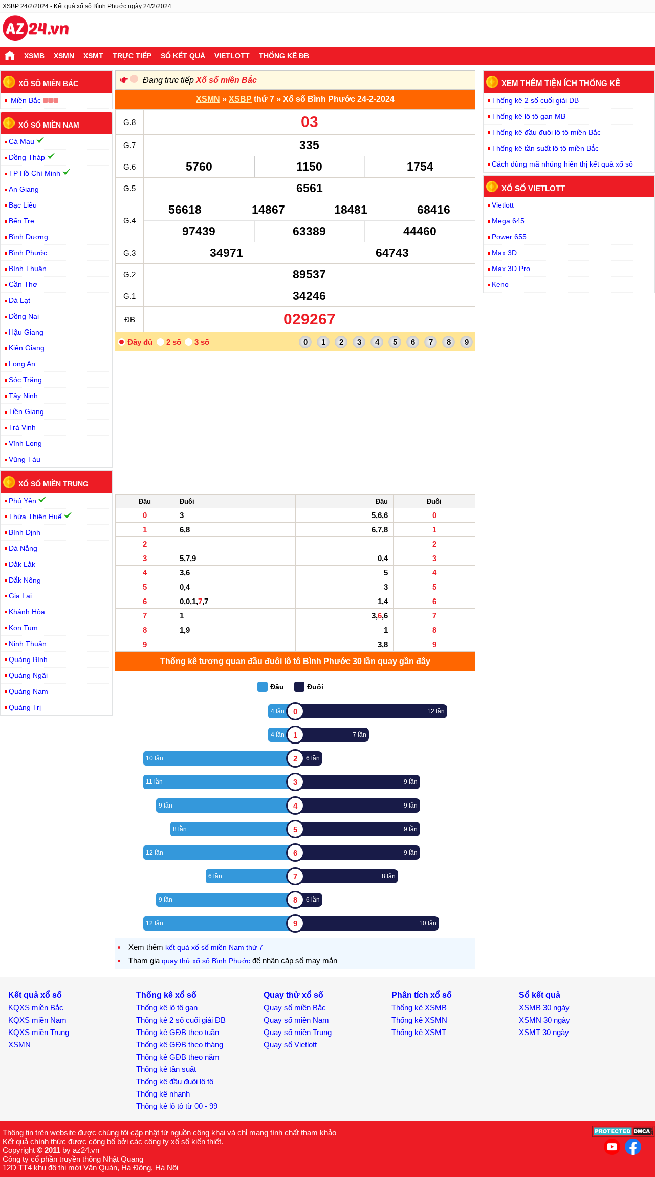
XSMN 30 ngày (544, 1020)
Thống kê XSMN (419, 1020)
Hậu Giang (26, 332)
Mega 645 (508, 221)
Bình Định (24, 532)
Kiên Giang (27, 348)
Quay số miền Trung (298, 1032)
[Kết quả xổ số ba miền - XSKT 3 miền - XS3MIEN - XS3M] (36, 29)
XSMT (93, 56)
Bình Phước (28, 253)
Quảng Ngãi (28, 675)
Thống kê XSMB (419, 1007)
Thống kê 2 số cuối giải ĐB (535, 100)
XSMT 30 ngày (544, 1032)
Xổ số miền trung (53, 484)
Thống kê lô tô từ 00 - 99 (176, 1106)
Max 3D (504, 253)
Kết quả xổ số (35, 994)
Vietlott (232, 56)
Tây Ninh (23, 395)
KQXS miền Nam (37, 1020)
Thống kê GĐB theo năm (178, 1056)
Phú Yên (22, 501)
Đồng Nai (24, 316)
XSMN (64, 56)
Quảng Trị (25, 707)
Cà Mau (21, 141)
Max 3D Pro (511, 268)
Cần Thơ (23, 284)
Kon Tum (23, 628)
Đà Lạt (19, 300)
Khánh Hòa (27, 612)
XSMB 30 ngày (544, 1007)
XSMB (34, 56)
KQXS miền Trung (38, 1032)
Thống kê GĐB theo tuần (177, 1032)
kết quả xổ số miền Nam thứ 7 (214, 947)
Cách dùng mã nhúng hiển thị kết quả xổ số (562, 164)
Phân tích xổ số (421, 994)
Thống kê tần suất (166, 1069)
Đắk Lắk (22, 564)
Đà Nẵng (23, 548)
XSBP (240, 99)
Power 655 (509, 237)
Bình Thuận (28, 268)
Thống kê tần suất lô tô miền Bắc (545, 148)
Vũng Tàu (24, 459)
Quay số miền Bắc (295, 1007)
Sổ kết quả (183, 56)
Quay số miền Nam (296, 1020)
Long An (22, 364)
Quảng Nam (28, 691)
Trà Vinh (22, 427)
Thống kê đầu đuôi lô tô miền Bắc (546, 132)
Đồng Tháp (27, 157)
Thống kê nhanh (163, 1093)
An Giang (24, 189)
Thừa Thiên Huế (35, 516)
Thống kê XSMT (418, 1032)
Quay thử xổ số (293, 994)
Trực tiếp (132, 56)
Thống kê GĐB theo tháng (179, 1044)
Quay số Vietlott (290, 1044)
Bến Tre (21, 221)
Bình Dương (28, 237)
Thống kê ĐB (284, 56)
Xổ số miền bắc (48, 83)
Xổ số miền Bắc (226, 80)
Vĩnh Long (25, 443)
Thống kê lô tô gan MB (528, 116)
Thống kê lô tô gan (167, 1007)
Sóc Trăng (25, 380)
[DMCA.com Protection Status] (623, 1134)
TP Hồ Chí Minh (34, 173)
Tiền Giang (26, 411)
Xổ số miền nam (48, 124)
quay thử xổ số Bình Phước (206, 961)
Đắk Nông (25, 580)
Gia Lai (20, 596)
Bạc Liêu (23, 205)
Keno (500, 284)
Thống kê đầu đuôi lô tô (174, 1081)
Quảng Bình (28, 659)
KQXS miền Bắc (35, 1007)
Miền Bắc (26, 100)
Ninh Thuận (28, 643)
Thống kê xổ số (166, 994)
